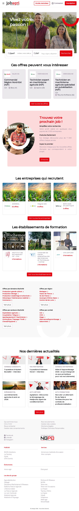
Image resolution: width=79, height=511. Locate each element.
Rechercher (66, 53)
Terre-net (44, 484)
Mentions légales (47, 426)
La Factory (8, 454)
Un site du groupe (47, 435)
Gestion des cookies (48, 424)
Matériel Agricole (10, 495)
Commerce (6, 300)
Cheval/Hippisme (9, 321)
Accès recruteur (41, 3)
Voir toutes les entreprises (39, 218)
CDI (41, 313)
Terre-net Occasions (48, 487)
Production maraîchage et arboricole (16, 296)
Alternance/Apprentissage (50, 319)
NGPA (43, 482)
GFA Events (8, 459)
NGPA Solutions (10, 452)
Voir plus (7, 305)
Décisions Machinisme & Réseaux (16, 484)
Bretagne (43, 291)
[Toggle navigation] (3, 3)
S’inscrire (44, 160)
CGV (10, 424)
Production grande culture (12, 291)
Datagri (6, 482)
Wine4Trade (45, 502)
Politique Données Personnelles (52, 428)
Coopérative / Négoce (10, 315)
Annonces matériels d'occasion (52, 452)
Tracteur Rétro (46, 491)
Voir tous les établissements (39, 274)
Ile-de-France (45, 296)
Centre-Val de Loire (47, 300)
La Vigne (44, 493)
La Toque (44, 489)
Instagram (9, 440)
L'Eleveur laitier (9, 489)
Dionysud (44, 469)
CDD (41, 315)
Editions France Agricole (12, 487)
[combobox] (49, 53)
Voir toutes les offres (39, 104)
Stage (42, 317)
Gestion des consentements (14, 428)
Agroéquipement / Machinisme (14, 317)
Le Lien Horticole (10, 493)
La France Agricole (10, 491)
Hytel (6, 456)
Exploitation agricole (10, 313)
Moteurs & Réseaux (48, 480)
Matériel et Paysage (11, 497)
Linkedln (9, 437)
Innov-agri (7, 469)
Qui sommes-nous (10, 422)
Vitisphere (44, 497)
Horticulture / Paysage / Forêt (13, 319)
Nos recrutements (47, 422)
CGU (5, 424)
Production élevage (9, 294)
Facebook (9, 435)
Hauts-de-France (46, 294)
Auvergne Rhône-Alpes (48, 298)
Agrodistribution (10, 480)
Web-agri (44, 500)
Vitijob (43, 495)
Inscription (70, 3)
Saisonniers (44, 321)
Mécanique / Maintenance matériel (15, 298)
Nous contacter (9, 426)
